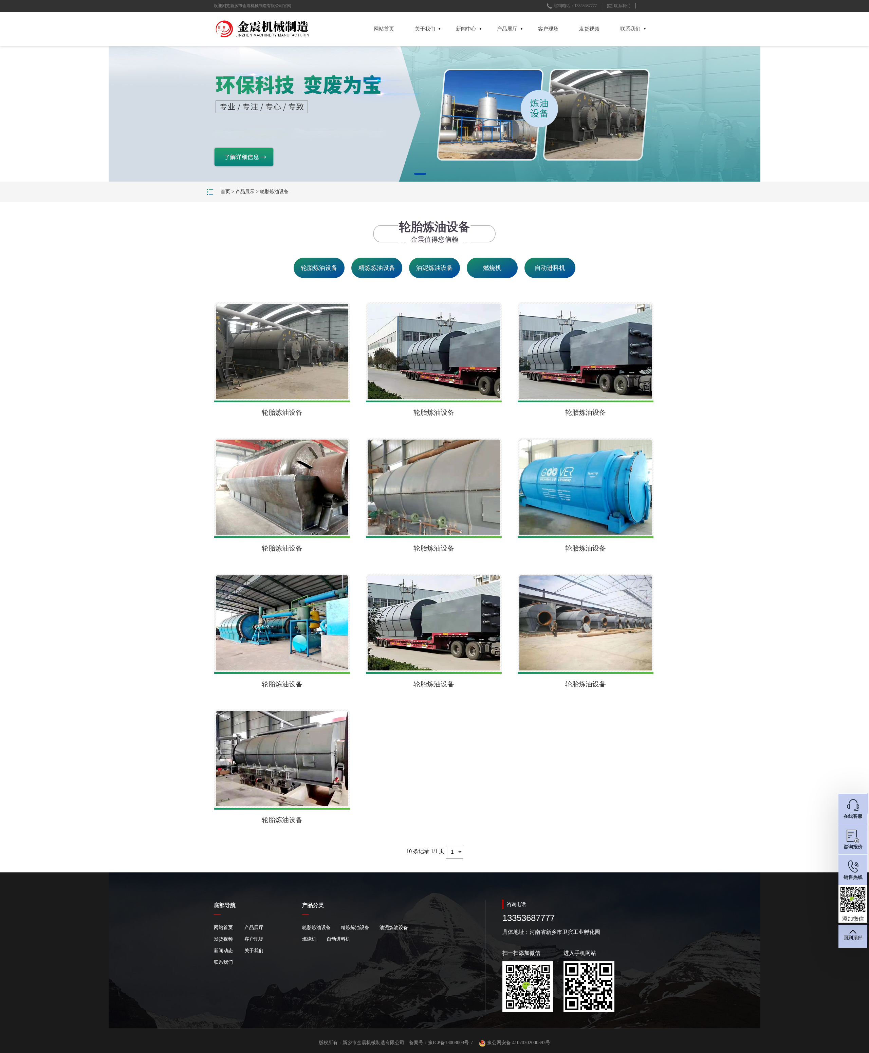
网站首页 (384, 29)
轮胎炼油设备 (274, 191)
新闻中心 (466, 29)
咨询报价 (853, 846)
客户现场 (548, 29)
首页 (225, 191)
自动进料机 (550, 267)
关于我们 (425, 29)
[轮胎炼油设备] (282, 351)
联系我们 (622, 5)
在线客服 (853, 816)
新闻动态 (223, 950)
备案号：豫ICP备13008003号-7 (441, 1042)
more (477, 94)
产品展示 (245, 191)
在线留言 (429, 58)
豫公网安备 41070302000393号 (518, 1042)
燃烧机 (492, 267)
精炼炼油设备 (376, 267)
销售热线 (853, 877)
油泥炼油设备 (434, 267)
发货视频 (589, 29)
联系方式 (391, 58)
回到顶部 (853, 937)
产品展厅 (507, 29)
